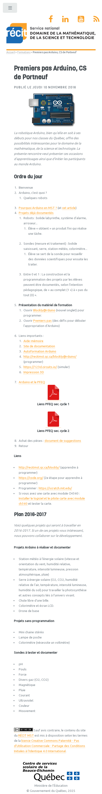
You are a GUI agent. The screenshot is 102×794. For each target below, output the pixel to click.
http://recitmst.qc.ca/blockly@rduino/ (49, 356)
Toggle (10, 9)
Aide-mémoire (33, 341)
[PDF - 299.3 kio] (53, 426)
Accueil (10, 52)
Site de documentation (39, 346)
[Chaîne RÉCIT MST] (81, 19)
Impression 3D (33, 372)
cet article (69, 208)
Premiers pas (42, 320)
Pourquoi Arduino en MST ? (38, 208)
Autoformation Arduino (39, 351)
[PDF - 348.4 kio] (53, 399)
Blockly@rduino (44, 310)
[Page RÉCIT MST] (51, 19)
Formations (23, 52)
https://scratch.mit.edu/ (55, 488)
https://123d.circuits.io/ (40, 367)
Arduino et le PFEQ (32, 382)
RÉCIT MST (26, 735)
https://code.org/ (31, 478)
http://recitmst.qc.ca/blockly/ (39, 467)
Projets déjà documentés (36, 213)
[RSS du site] (96, 19)
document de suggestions (63, 441)
